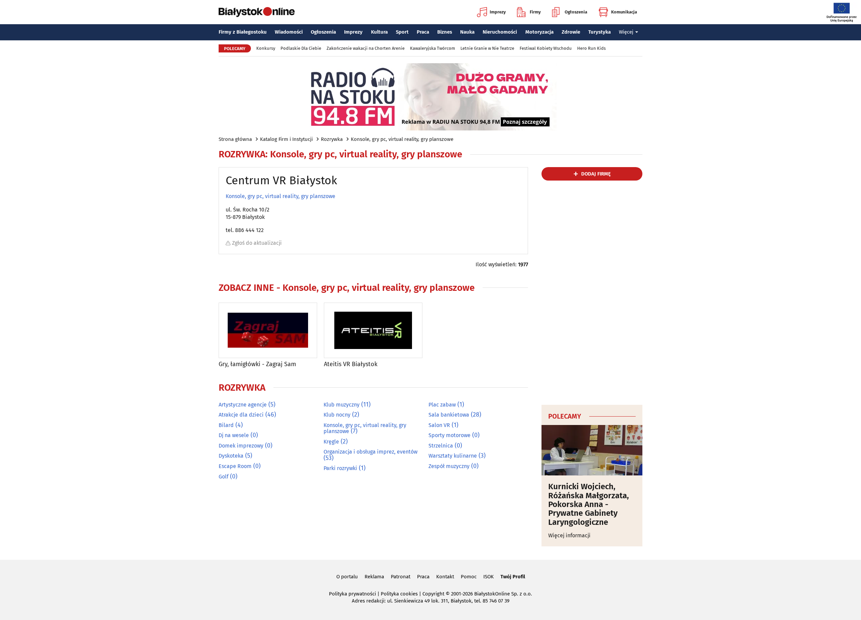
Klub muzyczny (342, 404)
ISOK (488, 577)
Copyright (433, 594)
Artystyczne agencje (243, 404)
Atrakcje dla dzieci (241, 415)
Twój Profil (512, 577)
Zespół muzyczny (449, 466)
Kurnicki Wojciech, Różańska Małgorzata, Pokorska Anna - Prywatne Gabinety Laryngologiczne (588, 504)
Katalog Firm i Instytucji (286, 139)
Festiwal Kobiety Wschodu (546, 48)
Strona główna (235, 139)
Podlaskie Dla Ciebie (300, 48)
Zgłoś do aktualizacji (257, 243)
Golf (223, 476)
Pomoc (469, 577)
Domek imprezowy (241, 445)
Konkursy (265, 48)
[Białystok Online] (257, 12)
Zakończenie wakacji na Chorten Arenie (366, 48)
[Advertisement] (591, 291)
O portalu (347, 577)
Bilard (226, 425)
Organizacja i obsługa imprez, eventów (370, 452)
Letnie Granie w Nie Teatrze (487, 48)
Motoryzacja (539, 32)
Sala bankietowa (448, 415)
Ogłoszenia (576, 11)
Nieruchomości (500, 32)
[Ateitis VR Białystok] (373, 330)
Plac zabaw (442, 404)
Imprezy (498, 11)
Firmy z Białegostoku (243, 32)
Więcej (626, 32)
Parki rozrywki (340, 468)
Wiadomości (289, 32)
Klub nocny (337, 415)
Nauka (467, 32)
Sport (402, 32)
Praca (423, 32)
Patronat (400, 577)
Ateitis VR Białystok (350, 364)
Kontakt (445, 577)
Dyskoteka (231, 456)
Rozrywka (332, 139)
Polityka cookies (399, 594)
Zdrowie (571, 32)
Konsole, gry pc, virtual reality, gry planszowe (402, 139)
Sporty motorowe (449, 435)
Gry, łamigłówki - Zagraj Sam (257, 364)
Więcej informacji (569, 535)
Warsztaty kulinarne (452, 456)
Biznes (444, 32)
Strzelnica (440, 445)
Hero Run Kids (591, 48)
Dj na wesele (234, 435)
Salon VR (439, 425)
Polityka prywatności (352, 594)
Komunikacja (624, 11)
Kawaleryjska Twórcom (432, 48)
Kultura (379, 32)
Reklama (374, 577)
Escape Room (235, 466)
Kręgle (331, 441)
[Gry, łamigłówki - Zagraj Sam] (268, 330)
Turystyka (599, 32)
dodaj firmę (596, 174)
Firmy (535, 11)
